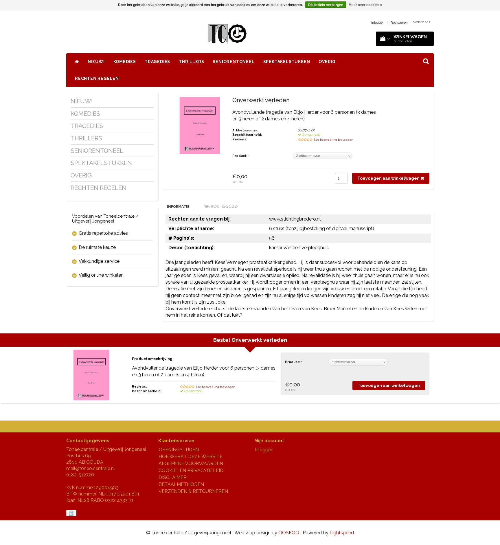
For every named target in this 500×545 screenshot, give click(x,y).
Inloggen (378, 23)
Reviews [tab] (211, 207)
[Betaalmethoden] (72, 513)
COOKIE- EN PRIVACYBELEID (191, 470)
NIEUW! (96, 61)
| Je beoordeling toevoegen (333, 139)
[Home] (77, 61)
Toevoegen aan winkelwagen (388, 178)
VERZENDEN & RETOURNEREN (193, 491)
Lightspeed (342, 532)
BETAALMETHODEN (181, 484)
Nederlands (421, 22)
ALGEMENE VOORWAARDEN (191, 463)
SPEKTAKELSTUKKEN (286, 61)
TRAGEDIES (157, 61)
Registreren (399, 23)
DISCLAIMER (173, 477)
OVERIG (327, 61)
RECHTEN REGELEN (97, 78)
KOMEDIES (124, 61)
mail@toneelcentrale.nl (90, 468)
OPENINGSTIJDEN (179, 449)
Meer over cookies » (365, 5)
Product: (240, 156)
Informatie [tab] (178, 207)
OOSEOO (288, 532)
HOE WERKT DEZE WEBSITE (191, 456)
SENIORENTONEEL (233, 61)
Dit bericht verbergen (325, 5)
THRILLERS (191, 61)
